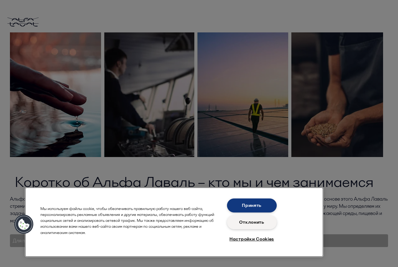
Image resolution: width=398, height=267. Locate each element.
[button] (24, 224)
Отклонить (251, 222)
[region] (174, 222)
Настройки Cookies (251, 239)
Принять (251, 205)
